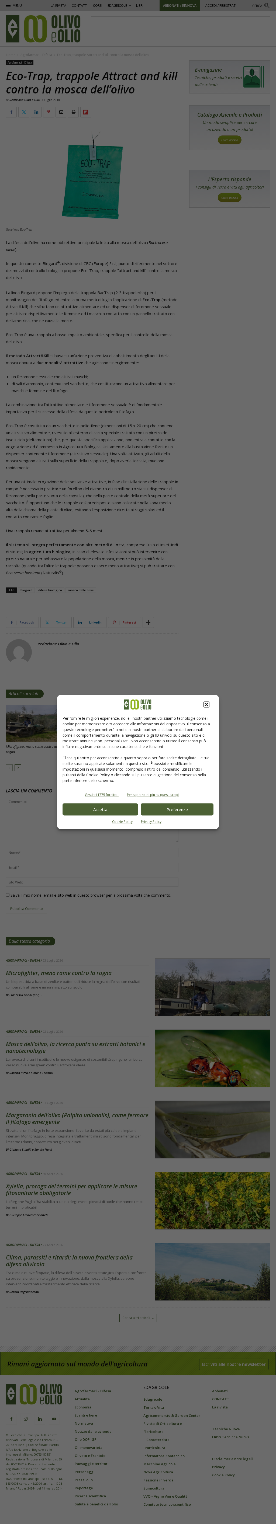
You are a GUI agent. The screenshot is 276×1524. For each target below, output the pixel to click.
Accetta (100, 809)
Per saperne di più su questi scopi (153, 794)
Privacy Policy (151, 821)
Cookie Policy (122, 821)
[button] (206, 704)
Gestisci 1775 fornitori (102, 794)
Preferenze (177, 809)
